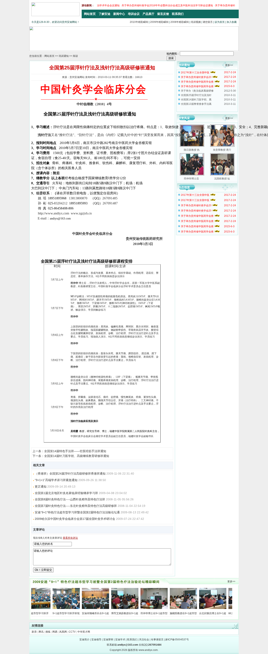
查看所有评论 (70, 537)
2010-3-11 (230, 95)
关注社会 (144, 639)
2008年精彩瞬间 (179, 22)
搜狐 (47, 631)
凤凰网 (63, 631)
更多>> (229, 65)
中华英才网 (83, 631)
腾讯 (41, 631)
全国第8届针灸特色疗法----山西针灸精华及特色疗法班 (70, 499)
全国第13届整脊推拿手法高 (196, 104)
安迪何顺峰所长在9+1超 (86, 613)
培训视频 (196, 22)
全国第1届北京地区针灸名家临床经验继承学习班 (66, 493)
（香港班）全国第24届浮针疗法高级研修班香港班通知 (70, 473)
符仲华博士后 (192, 178)
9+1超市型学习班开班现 (57, 613)
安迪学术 (120, 639)
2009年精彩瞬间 (159, 22)
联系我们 (132, 639)
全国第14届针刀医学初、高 (196, 99)
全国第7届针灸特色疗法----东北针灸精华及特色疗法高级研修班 (76, 505)
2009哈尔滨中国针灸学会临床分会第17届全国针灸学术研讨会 (75, 518)
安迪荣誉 (108, 639)
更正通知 (40, 486)
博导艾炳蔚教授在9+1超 (115, 613)
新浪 (34, 631)
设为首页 (220, 22)
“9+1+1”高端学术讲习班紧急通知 (56, 480)
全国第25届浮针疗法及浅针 (196, 95)
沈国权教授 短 (222, 178)
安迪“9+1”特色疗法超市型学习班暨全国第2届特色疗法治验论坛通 (77, 512)
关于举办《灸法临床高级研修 (197, 90)
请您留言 (208, 22)
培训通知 (64, 55)
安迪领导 (96, 639)
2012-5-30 (230, 90)
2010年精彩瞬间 (139, 22)
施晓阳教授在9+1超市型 (174, 613)
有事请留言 (157, 639)
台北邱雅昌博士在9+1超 (203, 613)
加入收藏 (232, 22)
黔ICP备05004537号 (177, 639)
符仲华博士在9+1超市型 (144, 613)
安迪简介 (84, 639)
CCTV (72, 631)
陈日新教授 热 (192, 149)
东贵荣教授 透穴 (222, 149)
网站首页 (49, 55)
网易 (54, 631)
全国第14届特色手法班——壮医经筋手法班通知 (75, 451)
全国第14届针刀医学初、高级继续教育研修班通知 (76, 456)
